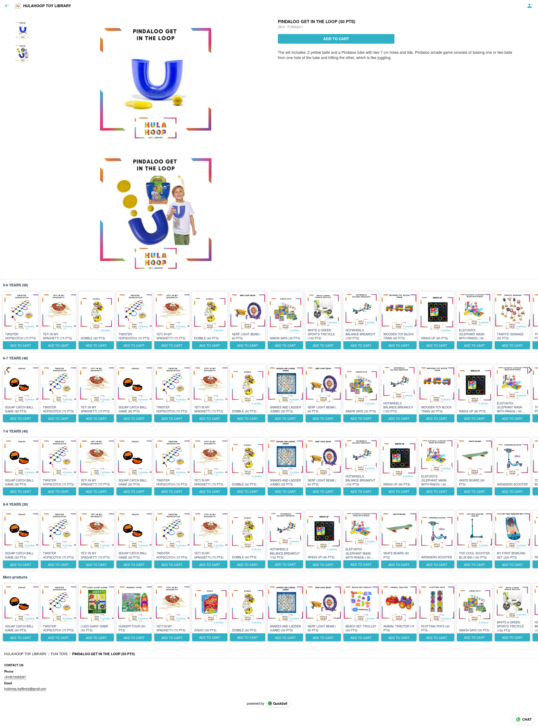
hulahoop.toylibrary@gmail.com (25, 688)
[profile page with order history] (529, 6)
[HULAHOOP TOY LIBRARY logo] (18, 6)
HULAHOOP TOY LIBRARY (47, 6)
